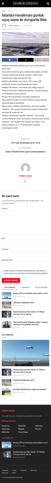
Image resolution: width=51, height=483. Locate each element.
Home (4, 11)
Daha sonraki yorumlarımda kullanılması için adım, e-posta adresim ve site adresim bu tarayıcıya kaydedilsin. (26, 272)
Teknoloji (38, 426)
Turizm (38, 429)
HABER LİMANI (25, 4)
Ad (3, 238)
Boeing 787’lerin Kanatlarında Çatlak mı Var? (30, 293)
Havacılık (11, 11)
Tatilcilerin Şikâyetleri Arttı (23, 303)
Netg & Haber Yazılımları (15, 477)
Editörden (6, 429)
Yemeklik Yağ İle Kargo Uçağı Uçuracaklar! (29, 389)
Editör (14, 473)
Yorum (5, 208)
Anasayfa (5, 470)
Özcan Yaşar (23, 432)
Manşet (21, 429)
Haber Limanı (14, 25)
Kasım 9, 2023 (27, 25)
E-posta (5, 249)
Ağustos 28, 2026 (10, 363)
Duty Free (5, 426)
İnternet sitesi (7, 260)
